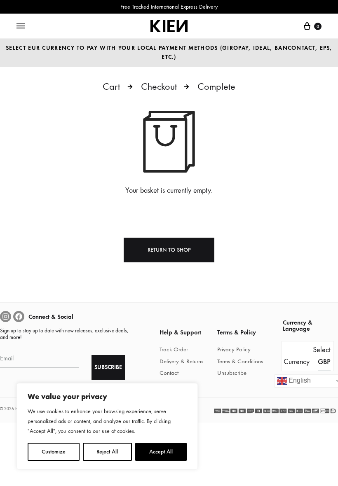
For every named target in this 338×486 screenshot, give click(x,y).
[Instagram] (5, 316)
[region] (107, 426)
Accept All (161, 451)
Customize (54, 451)
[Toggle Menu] (20, 26)
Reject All (107, 451)
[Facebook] (18, 316)
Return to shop (169, 249)
